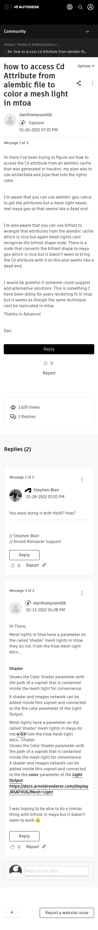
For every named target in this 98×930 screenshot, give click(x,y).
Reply (49, 349)
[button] (92, 83)
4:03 (21, 734)
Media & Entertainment (36, 44)
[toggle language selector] (70, 7)
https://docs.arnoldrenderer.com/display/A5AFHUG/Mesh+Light (48, 789)
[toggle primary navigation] (9, 7)
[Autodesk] (27, 7)
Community (15, 31)
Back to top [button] (12, 912)
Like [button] (45, 363)
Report (49, 373)
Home (9, 44)
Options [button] (84, 66)
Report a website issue (66, 913)
